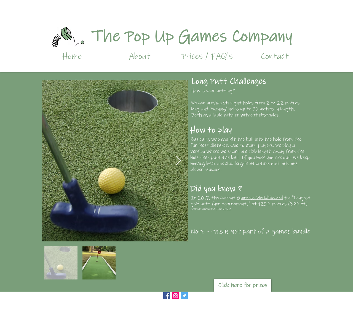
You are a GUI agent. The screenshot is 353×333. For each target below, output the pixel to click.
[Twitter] (184, 295)
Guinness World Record (260, 198)
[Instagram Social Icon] (175, 295)
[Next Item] (178, 160)
